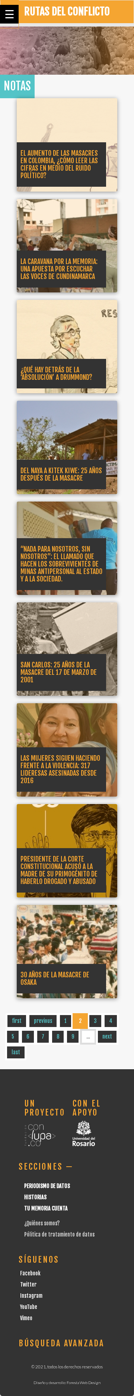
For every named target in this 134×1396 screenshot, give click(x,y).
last (16, 1052)
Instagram (31, 1296)
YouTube (28, 1307)
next (107, 1036)
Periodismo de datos (47, 1186)
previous (43, 1021)
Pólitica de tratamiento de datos (59, 1234)
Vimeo (26, 1318)
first (17, 1021)
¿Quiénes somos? (42, 1223)
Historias (35, 1197)
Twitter (28, 1284)
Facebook (30, 1273)
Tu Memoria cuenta (46, 1208)
